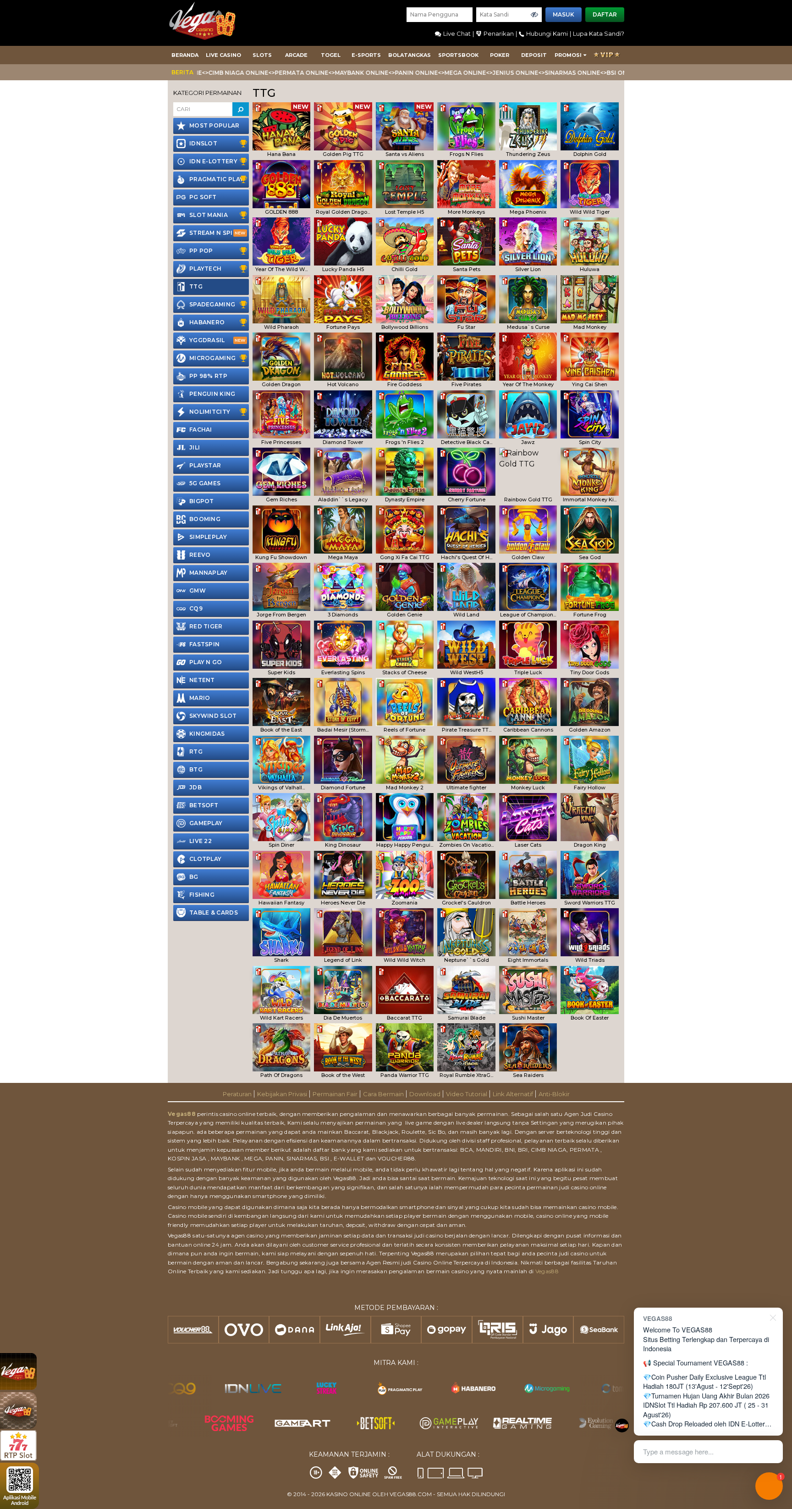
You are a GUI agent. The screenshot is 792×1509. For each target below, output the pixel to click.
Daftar (605, 14)
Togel (331, 55)
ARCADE (296, 55)
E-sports (366, 55)
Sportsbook (458, 55)
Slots (262, 55)
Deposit (534, 55)
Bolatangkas (409, 55)
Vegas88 (182, 1113)
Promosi (568, 55)
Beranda (184, 55)
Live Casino (223, 55)
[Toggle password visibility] (534, 14)
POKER (499, 55)
